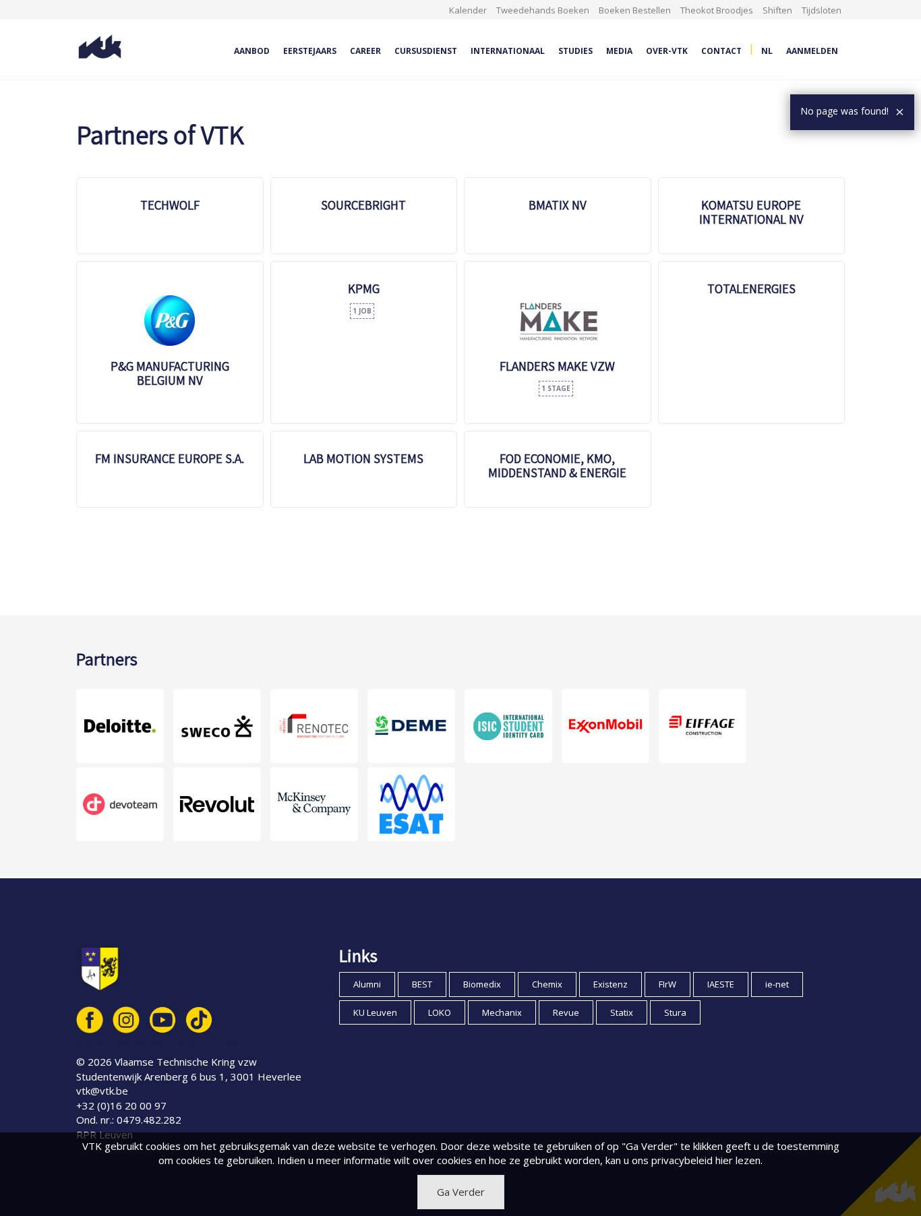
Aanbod (252, 51)
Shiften (777, 10)
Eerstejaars (309, 51)
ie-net (777, 984)
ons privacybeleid (672, 1160)
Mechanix (502, 1012)
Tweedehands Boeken (542, 10)
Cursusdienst (425, 51)
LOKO (439, 1012)
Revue (566, 1012)
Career (365, 51)
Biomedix (482, 984)
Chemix (547, 984)
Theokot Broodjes (716, 10)
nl (767, 51)
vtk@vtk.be (102, 1090)
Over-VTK (667, 51)
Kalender (468, 10)
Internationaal (508, 51)
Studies (575, 51)
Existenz (610, 984)
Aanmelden (812, 51)
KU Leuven (375, 1012)
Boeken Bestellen (635, 10)
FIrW (667, 984)
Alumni (367, 984)
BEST (422, 984)
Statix (621, 1012)
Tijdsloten (821, 10)
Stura (675, 1012)
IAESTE (720, 984)
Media (619, 51)
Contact (721, 51)
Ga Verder (461, 1191)
